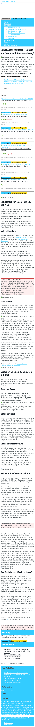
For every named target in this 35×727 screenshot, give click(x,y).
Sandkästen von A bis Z (20, 18)
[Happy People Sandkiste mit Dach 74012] (15, 180)
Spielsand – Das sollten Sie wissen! (16, 649)
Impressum (8, 725)
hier (7, 619)
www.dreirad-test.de (8, 690)
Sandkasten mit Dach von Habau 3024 (14, 116)
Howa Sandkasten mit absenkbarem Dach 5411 (17, 131)
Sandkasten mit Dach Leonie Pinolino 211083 (16, 101)
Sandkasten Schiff (14, 35)
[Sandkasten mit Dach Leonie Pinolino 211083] (17, 99)
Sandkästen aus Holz (22, 237)
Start (6, 22)
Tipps (6, 44)
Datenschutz (8, 723)
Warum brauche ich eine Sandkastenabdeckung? (12, 655)
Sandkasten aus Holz (15, 27)
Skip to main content (8, 2)
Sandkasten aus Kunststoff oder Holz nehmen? (14, 365)
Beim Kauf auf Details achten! (14, 83)
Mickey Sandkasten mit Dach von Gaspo (14, 166)
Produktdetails (6, 112)
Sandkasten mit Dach (15, 31)
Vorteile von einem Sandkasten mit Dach (18, 82)
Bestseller (7, 24)
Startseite (4, 663)
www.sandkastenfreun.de (17, 718)
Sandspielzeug (9, 40)
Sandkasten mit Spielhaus (16, 33)
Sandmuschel (12, 36)
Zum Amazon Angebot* (19, 112)
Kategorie (7, 26)
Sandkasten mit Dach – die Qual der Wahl (18, 80)
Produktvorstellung (10, 45)
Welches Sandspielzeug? (12, 658)
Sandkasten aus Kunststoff (17, 29)
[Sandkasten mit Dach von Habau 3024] (14, 114)
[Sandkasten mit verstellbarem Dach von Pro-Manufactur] (17, 147)
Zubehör (7, 42)
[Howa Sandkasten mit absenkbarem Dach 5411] (17, 130)
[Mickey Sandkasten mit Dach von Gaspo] (15, 164)
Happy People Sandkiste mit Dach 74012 (14, 181)
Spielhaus (11, 38)
